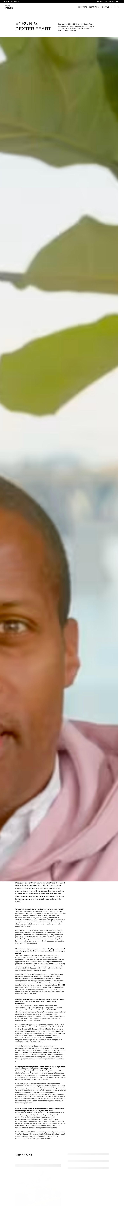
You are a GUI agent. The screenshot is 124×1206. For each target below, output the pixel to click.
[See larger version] (59, 1176)
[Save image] (116, 39)
